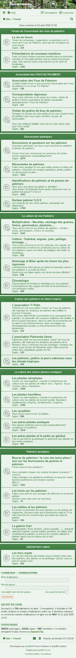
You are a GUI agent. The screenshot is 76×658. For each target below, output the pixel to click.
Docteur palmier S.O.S (26, 200)
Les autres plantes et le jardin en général (38, 436)
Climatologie (20, 280)
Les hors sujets (22, 553)
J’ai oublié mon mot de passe (16, 592)
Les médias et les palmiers (29, 507)
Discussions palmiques (38, 136)
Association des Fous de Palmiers (34, 80)
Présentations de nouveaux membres (36, 53)
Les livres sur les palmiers (29, 490)
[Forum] (38, 4)
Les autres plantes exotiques (30, 422)
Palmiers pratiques (38, 451)
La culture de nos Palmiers (38, 216)
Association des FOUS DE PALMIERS (38, 74)
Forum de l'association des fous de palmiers (38, 31)
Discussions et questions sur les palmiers (39, 142)
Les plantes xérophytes (27, 378)
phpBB (28, 646)
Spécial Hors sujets (38, 546)
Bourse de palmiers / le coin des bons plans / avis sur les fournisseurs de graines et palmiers (42, 461)
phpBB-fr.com (43, 650)
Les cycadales (21, 410)
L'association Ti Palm (26, 305)
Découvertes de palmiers (28, 164)
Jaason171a (36, 631)
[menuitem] (11, 12)
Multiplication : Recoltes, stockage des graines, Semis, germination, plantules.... (43, 223)
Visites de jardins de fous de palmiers (37, 110)
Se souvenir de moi (55, 592)
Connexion (8, 573)
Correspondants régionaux (29, 94)
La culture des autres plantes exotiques (38, 372)
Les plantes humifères (26, 394)
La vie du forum (22, 37)
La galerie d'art (21, 526)
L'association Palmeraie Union (32, 336)
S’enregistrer (28, 573)
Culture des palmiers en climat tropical (38, 299)
